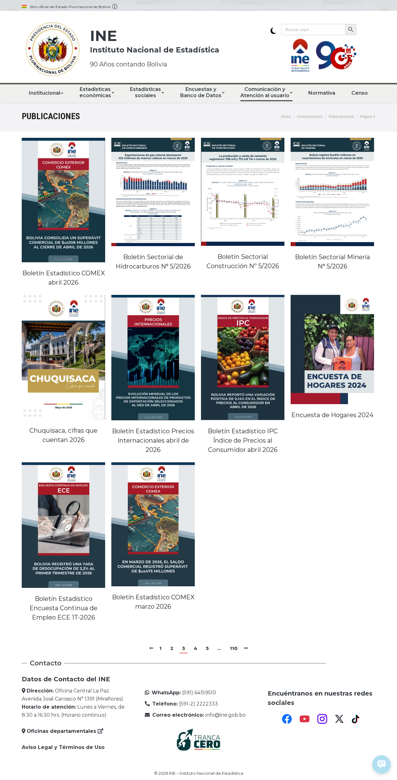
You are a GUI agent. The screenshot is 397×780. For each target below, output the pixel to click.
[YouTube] (305, 719)
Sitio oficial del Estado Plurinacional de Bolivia (71, 7)
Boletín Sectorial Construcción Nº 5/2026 (243, 261)
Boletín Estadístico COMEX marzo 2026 (153, 601)
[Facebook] (287, 719)
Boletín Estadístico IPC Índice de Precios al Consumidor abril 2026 (243, 440)
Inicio (286, 116)
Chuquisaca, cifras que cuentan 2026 (63, 435)
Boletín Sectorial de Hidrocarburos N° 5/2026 (153, 261)
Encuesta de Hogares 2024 (332, 415)
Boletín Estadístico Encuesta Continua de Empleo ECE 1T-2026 (63, 608)
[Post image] (63, 200)
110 (234, 648)
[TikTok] (356, 719)
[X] (339, 719)
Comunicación (310, 116)
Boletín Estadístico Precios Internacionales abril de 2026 (153, 440)
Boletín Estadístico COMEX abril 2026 (63, 277)
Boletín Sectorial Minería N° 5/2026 (332, 261)
